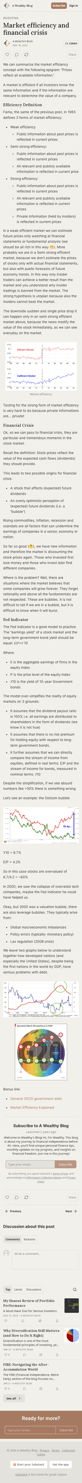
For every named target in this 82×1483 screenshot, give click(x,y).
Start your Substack (30, 1464)
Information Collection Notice (43, 1177)
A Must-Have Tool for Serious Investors (30, 1311)
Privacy (44, 1450)
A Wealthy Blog (23, 41)
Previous (15, 1211)
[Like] (7, 55)
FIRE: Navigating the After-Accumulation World (26, 1367)
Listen (73, 43)
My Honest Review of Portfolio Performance (29, 1303)
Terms (56, 1450)
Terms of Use (60, 1173)
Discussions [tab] (33, 1289)
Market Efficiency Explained (32, 1107)
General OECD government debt (36, 1099)
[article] (41, 1310)
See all (11, 1398)
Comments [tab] (13, 1239)
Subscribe (59, 5)
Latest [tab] (18, 1289)
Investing (10, 18)
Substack (21, 1474)
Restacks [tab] (29, 1239)
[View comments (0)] (17, 55)
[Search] (75, 1290)
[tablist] (20, 1239)
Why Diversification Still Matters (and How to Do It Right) (31, 1333)
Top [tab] (8, 1289)
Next (68, 1211)
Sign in (73, 5)
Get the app (61, 1464)
